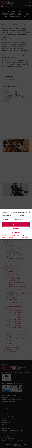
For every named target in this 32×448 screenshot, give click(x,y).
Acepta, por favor (16, 224)
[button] (29, 211)
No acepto (16, 228)
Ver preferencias (16, 232)
